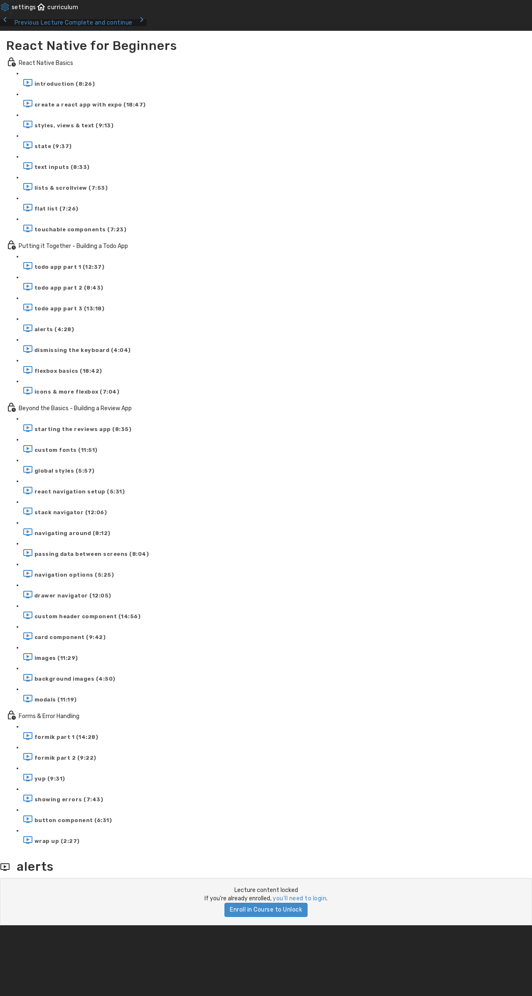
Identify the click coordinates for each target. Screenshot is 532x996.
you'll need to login (299, 898)
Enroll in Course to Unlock (266, 909)
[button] (57, 7)
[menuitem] (18, 7)
